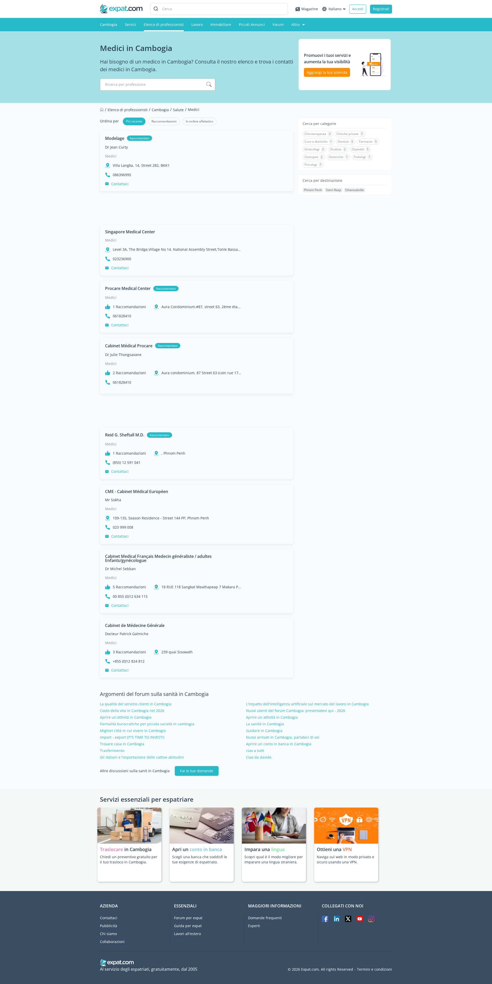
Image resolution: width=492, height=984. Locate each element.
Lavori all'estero (187, 933)
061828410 (122, 316)
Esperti (254, 925)
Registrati (381, 8)
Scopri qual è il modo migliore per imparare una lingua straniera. (273, 859)
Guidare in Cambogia (264, 730)
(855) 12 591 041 (126, 462)
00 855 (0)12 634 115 (130, 596)
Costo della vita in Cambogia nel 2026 (132, 711)
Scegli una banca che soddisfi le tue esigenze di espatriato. (199, 859)
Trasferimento (112, 750)
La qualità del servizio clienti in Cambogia (135, 704)
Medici (111, 156)
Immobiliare (220, 24)
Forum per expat (188, 917)
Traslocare (112, 849)
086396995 (122, 175)
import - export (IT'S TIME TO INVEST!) (132, 737)
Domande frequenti (265, 917)
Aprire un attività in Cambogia (272, 717)
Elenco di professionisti (164, 24)
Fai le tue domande (196, 770)
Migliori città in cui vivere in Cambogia (133, 730)
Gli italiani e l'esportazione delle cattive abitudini (142, 757)
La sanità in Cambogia (265, 724)
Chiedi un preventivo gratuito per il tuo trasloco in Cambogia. (128, 859)
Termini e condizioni (374, 969)
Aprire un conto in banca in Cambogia (278, 744)
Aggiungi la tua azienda (327, 72)
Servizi (130, 24)
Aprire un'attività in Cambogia (125, 717)
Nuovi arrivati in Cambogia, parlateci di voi (282, 737)
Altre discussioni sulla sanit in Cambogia (135, 771)
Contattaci (120, 183)
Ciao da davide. (259, 757)
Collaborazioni (112, 941)
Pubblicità (108, 925)
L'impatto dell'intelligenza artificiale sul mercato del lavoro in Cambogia (307, 704)
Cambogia (108, 24)
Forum (278, 24)
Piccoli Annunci (252, 24)
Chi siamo (108, 933)
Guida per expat (188, 925)
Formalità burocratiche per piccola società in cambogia (147, 724)
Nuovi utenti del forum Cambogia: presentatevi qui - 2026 (295, 711)
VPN (347, 849)
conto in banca (206, 849)
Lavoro (197, 24)
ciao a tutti (255, 750)
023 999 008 (123, 527)
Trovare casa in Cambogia (122, 744)
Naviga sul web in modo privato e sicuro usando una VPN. (345, 859)
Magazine (309, 8)
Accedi (357, 8)
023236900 (122, 259)
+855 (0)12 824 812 (129, 661)
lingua (277, 849)
